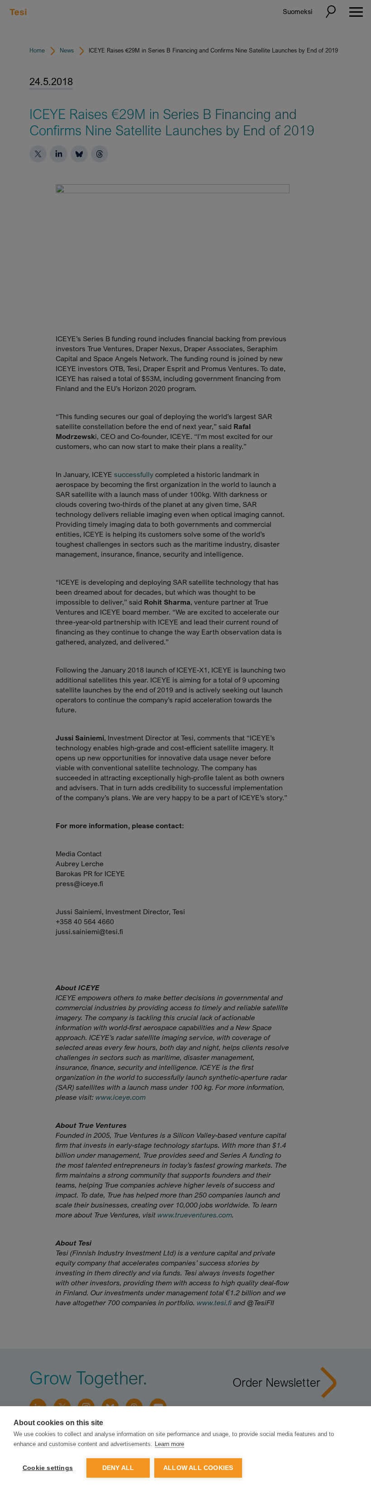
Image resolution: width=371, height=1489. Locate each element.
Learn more (169, 1444)
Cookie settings (48, 1468)
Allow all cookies (198, 1468)
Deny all (118, 1468)
